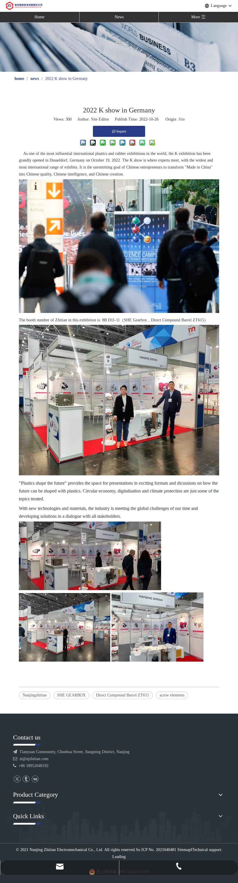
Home (39, 17)
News (119, 17)
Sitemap (184, 850)
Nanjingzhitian (35, 695)
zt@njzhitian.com (33, 759)
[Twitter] (17, 779)
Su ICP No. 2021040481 (156, 850)
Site (181, 119)
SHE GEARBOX (71, 695)
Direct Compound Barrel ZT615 (122, 695)
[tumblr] (26, 779)
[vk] (35, 779)
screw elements (172, 695)
